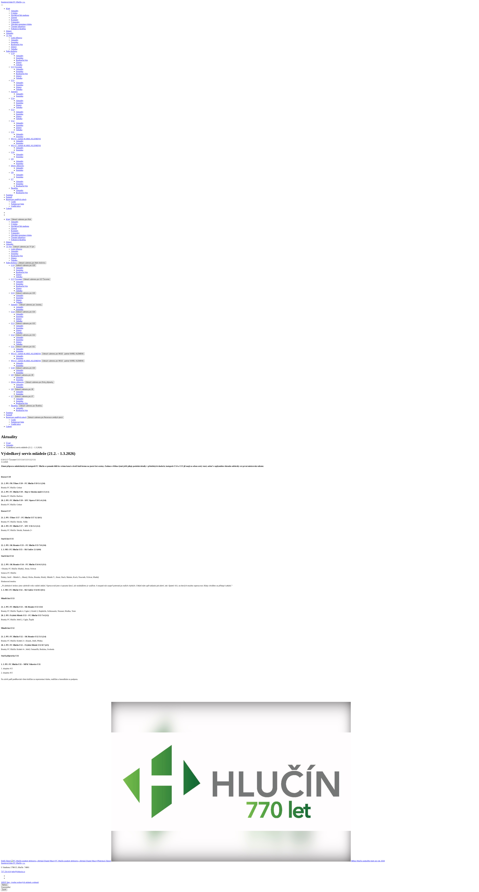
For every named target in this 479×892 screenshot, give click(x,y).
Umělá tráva (16, 206)
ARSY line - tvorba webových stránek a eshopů (20, 882)
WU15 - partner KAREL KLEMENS (26, 139)
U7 (12, 179)
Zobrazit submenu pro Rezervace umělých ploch (45, 417)
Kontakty (14, 20)
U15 (12, 80)
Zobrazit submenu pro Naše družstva (32, 263)
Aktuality (14, 11)
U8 (12, 172)
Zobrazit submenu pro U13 (25, 323)
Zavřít (4, 890)
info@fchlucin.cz (18, 872)
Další (49, 861)
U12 (12, 121)
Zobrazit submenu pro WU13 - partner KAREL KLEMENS (63, 361)
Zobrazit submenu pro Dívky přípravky (39, 382)
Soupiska (14, 42)
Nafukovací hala (17, 204)
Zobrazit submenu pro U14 (25, 312)
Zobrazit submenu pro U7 (24, 396)
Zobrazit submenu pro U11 (25, 347)
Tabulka (14, 49)
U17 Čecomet (16, 67)
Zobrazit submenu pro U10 (25, 368)
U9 (12, 159)
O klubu (14, 13)
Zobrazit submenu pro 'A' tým (23, 247)
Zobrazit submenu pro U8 (24, 389)
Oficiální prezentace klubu (21, 24)
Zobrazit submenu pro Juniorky (30, 305)
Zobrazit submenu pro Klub (21, 219)
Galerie (9, 208)
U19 (12, 53)
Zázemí (14, 17)
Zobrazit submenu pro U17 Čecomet (36, 279)
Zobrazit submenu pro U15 (25, 293)
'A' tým (9, 35)
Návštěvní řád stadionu (20, 15)
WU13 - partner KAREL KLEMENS (26, 145)
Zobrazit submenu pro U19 (25, 265)
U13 (12, 110)
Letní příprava (16, 38)
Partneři (9, 197)
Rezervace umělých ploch (16, 199)
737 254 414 (6, 872)
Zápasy (9, 31)
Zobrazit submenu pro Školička (30, 406)
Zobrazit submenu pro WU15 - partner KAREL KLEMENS (63, 354)
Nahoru (4, 885)
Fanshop (9, 195)
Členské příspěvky (18, 26)
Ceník (13, 202)
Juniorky (14, 92)
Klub (8, 8)
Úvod (8, 443)
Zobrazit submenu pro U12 (25, 335)
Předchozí (241, 861)
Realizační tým (17, 44)
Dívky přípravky (17, 166)
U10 (12, 152)
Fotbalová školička (18, 29)
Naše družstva (11, 51)
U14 (12, 98)
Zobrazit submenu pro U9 (24, 375)
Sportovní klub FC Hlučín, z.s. (13, 2)
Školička (14, 188)
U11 (12, 132)
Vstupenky (15, 22)
